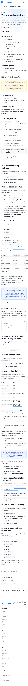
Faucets (4, 638)
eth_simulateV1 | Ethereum (13, 342)
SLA (3, 666)
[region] (14, 263)
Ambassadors (5, 658)
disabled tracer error (18, 249)
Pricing (4, 614)
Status (3, 644)
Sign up (4, 636)
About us (4, 650)
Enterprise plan (17, 214)
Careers (4, 655)
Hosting (4, 624)
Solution (4, 611)
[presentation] (14, 326)
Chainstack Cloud (6, 627)
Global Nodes (21, 200)
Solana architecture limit (11, 468)
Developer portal (6, 675)
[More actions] (26, 2)
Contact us (4, 653)
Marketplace (5, 621)
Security (4, 663)
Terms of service (6, 678)
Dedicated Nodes (18, 157)
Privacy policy (5, 680)
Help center (5, 672)
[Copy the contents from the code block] (24, 322)
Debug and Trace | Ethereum (12, 302)
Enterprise (4, 616)
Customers (4, 619)
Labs (3, 641)
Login (3, 633)
